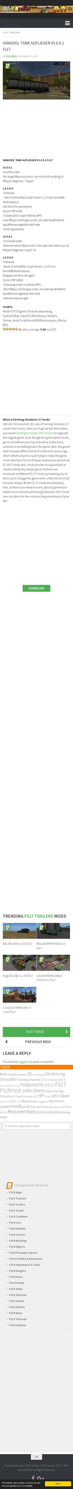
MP (24, 1107)
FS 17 (50, 1085)
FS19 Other (16, 1289)
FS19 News (15, 1313)
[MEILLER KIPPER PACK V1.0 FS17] (53, 931)
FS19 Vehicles (17, 1228)
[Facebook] (33, 1478)
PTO (5, 1112)
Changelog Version (17, 1074)
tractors (42, 1112)
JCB (48, 1096)
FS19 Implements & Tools (24, 1265)
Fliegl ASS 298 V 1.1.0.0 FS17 (18, 976)
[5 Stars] (16, 328)
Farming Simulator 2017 (10, 1085)
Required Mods (22, 1112)
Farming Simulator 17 (31, 1079)
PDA (67, 1107)
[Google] (39, 1478)
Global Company (24, 1096)
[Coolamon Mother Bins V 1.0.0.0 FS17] (19, 995)
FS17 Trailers (11, 32)
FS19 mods (11, 56)
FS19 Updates (17, 1325)
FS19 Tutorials (18, 1319)
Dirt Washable (39, 1074)
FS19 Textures (18, 1295)
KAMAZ (3, 1101)
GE (14, 1096)
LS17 (12, 1101)
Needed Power (40, 1107)
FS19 (5, 1090)
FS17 (60, 1084)
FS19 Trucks (16, 1210)
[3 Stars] (10, 328)
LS (8, 1101)
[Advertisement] (36, 127)
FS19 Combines (18, 1216)
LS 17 (19, 1101)
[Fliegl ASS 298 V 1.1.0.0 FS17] (19, 963)
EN (48, 1074)
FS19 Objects (17, 1246)
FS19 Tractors (17, 1198)
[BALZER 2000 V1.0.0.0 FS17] (19, 931)
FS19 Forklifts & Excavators (26, 1259)
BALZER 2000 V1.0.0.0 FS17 (17, 944)
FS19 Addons (17, 1307)
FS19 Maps (15, 1192)
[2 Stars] (7, 328)
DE (30, 1074)
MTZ (29, 1107)
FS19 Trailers (17, 1204)
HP (41, 1096)
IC (45, 1096)
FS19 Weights (17, 1271)
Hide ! (58, 1483)
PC (63, 1107)
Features (29, 1084)
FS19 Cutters (17, 1234)
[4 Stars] (13, 328)
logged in (24, 1062)
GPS (35, 1096)
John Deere (60, 1095)
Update (54, 1112)
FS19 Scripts (16, 1301)
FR (40, 1084)
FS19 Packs (16, 1277)
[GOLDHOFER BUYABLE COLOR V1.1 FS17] (53, 963)
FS (44, 1085)
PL (70, 1107)
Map (25, 1101)
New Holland (55, 1106)
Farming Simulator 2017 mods (34, 433)
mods (16, 1106)
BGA (3, 1074)
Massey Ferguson (38, 1101)
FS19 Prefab (16, 1283)
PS (1, 1112)
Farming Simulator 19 (55, 1079)
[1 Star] (4, 328)
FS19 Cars (15, 1222)
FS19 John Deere (28, 1090)
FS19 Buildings (18, 1240)
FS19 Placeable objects (23, 1252)
